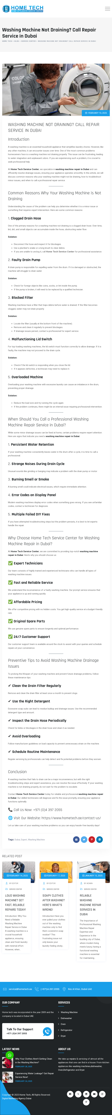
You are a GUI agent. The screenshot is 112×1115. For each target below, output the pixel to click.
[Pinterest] (86, 1102)
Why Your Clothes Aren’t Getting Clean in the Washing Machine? (33, 1061)
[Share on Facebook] (76, 839)
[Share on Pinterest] (92, 839)
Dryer (63, 1036)
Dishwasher (66, 1018)
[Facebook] (70, 1094)
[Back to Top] (106, 1110)
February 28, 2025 (23, 1066)
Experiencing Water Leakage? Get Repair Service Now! (34, 1075)
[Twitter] (78, 1094)
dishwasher (96, 1066)
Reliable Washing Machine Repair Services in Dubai (90, 905)
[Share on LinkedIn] (99, 839)
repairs (72, 1059)
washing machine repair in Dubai (72, 169)
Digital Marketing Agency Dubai (16, 1098)
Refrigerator (66, 1030)
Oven (63, 1024)
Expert (24, 839)
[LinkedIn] (86, 1094)
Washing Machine (36, 839)
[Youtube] (94, 1094)
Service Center (15, 889)
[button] (10, 1055)
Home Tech (25, 1094)
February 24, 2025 (23, 1081)
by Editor (13, 883)
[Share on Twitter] (84, 839)
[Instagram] (102, 1094)
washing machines (81, 1066)
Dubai (17, 839)
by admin (88, 883)
